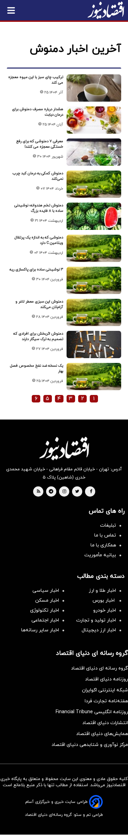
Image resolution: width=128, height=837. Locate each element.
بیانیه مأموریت (100, 555)
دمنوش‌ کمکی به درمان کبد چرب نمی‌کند (38, 176)
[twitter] (77, 492)
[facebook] (91, 492)
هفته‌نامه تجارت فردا (106, 701)
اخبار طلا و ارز (102, 590)
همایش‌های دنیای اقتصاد (102, 734)
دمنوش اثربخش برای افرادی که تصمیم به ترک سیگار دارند (38, 336)
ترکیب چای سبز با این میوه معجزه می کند (35, 79)
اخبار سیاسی (45, 590)
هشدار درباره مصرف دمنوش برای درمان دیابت (37, 111)
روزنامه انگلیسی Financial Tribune (92, 712)
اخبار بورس (104, 600)
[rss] (38, 492)
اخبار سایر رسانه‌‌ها (40, 630)
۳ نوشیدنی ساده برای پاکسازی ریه (36, 269)
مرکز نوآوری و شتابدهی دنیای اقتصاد (90, 744)
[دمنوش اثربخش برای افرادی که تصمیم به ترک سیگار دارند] (94, 344)
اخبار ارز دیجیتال (99, 630)
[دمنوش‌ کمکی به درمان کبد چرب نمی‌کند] (94, 184)
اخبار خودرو (104, 610)
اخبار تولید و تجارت (96, 620)
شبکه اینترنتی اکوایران (105, 690)
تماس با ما (105, 535)
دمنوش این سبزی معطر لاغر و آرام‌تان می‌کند (39, 304)
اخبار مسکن (47, 600)
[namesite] (106, 10)
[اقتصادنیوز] (64, 448)
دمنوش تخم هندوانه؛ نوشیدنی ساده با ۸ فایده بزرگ (38, 208)
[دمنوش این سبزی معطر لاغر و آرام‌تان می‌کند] (94, 312)
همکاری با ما (103, 545)
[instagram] (64, 492)
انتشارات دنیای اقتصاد (105, 723)
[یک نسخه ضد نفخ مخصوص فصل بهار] (94, 376)
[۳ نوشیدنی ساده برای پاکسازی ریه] (94, 280)
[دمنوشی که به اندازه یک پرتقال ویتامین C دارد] (94, 248)
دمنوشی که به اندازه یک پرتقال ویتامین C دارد (38, 240)
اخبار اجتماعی (45, 620)
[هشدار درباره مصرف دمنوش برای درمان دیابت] (94, 120)
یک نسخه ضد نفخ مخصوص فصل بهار (36, 368)
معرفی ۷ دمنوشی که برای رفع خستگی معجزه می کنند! (39, 143)
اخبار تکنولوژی (44, 610)
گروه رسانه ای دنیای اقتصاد (99, 668)
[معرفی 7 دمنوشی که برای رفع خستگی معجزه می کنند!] (94, 152)
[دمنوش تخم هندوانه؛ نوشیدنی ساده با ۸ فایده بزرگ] (94, 216)
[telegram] (51, 492)
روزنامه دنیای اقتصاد (106, 679)
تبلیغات (108, 525)
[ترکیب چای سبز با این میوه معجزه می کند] (94, 88)
